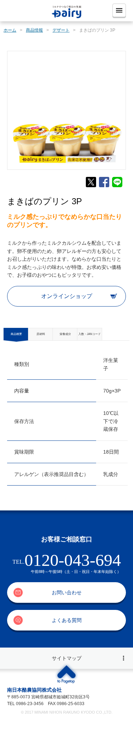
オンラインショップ (66, 296)
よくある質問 (67, 620)
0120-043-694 (72, 560)
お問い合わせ (67, 592)
